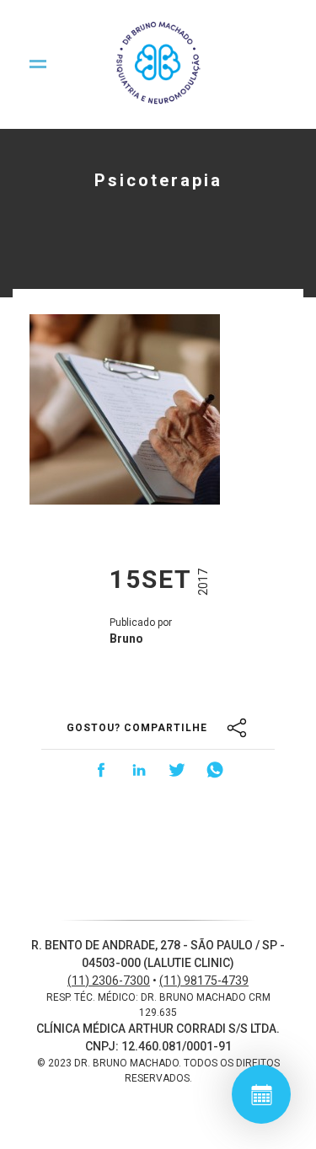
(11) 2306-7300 (108, 980)
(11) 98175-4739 (204, 980)
